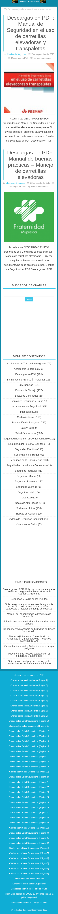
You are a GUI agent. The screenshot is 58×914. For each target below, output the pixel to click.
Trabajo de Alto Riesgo (25, 503)
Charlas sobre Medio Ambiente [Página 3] (29, 685)
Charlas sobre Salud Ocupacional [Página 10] (29, 721)
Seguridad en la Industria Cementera (26, 465)
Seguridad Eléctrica (26, 449)
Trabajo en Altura (26, 508)
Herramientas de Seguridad (26, 406)
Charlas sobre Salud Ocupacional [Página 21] (29, 782)
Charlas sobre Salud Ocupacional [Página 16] (29, 751)
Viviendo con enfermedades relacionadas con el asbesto (29, 622)
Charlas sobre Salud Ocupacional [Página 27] (29, 812)
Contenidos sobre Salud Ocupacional (29, 884)
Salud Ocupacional (25, 433)
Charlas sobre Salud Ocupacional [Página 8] (29, 868)
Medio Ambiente (26, 417)
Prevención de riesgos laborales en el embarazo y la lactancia (29, 654)
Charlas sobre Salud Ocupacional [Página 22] (29, 787)
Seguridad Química (26, 487)
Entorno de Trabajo (25, 390)
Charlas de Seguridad (16, 54)
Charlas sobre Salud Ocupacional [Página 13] (29, 736)
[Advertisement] (29, 326)
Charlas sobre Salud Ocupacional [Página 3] (29, 828)
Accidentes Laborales (26, 369)
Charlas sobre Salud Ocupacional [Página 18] (29, 762)
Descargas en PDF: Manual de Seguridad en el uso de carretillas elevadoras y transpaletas (30, 33)
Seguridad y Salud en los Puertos (29, 599)
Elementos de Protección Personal (26, 379)
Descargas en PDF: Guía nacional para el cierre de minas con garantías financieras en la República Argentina (29, 591)
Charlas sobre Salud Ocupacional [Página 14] (29, 741)
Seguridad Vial (26, 492)
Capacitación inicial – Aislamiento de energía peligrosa (29, 647)
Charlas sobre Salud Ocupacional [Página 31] (29, 838)
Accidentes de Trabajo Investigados (26, 363)
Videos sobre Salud (26, 524)
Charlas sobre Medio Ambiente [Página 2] (29, 680)
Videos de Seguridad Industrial (26, 519)
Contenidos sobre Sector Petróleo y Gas (29, 889)
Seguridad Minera (26, 476)
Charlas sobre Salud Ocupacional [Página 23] (29, 792)
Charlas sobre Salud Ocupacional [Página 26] (29, 807)
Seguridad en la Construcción (26, 460)
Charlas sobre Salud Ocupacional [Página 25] (29, 802)
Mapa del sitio (40, 902)
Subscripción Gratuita (21, 902)
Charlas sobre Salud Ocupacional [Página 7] (29, 863)
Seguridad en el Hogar (26, 454)
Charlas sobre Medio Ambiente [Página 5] (29, 695)
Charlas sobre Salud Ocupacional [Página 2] (29, 772)
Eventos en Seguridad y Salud (26, 401)
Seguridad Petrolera (26, 481)
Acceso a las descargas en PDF (29, 675)
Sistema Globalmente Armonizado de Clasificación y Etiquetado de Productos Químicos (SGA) (29, 638)
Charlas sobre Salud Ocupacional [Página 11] (29, 726)
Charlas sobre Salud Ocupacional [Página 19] (29, 767)
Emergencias (26, 385)
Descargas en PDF (25, 374)
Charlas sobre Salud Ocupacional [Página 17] (29, 756)
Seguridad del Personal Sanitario (26, 444)
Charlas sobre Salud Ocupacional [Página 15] (29, 746)
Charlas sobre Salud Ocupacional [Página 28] (29, 817)
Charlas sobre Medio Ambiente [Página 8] (29, 711)
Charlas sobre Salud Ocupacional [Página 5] (29, 853)
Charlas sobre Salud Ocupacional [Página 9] (29, 873)
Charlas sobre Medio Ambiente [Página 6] (29, 700)
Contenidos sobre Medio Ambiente (29, 879)
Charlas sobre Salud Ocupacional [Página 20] (29, 777)
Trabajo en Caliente (26, 513)
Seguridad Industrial (26, 470)
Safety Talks (27, 428)
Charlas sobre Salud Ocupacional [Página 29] (29, 822)
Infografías (26, 412)
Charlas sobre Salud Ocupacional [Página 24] (29, 797)
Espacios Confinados (26, 395)
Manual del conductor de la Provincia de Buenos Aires (29, 615)
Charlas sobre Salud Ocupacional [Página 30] (29, 833)
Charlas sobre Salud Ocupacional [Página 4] (29, 848)
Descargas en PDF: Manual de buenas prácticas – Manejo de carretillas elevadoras (30, 164)
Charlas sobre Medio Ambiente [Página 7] (29, 706)
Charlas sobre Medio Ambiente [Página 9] (29, 716)
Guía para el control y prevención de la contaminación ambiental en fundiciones (29, 662)
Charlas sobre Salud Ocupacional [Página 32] (29, 843)
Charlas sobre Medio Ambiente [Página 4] (29, 690)
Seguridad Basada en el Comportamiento (26, 438)
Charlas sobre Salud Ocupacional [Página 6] (29, 858)
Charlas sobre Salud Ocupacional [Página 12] (29, 731)
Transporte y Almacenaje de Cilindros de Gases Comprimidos (29, 630)
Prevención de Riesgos (25, 422)
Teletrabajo (26, 497)
